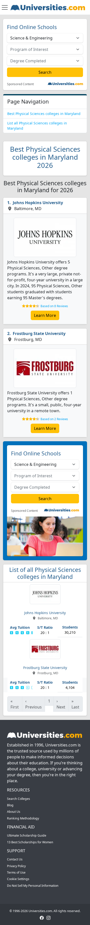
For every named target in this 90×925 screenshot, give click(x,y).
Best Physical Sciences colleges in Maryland (43, 113)
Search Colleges (18, 799)
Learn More (45, 315)
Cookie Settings (18, 879)
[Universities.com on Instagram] (48, 917)
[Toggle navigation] (4, 7)
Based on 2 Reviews (54, 419)
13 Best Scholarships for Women (30, 842)
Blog (10, 805)
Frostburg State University (39, 333)
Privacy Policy (16, 866)
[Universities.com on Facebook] (42, 917)
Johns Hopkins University (38, 202)
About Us (13, 812)
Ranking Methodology (23, 818)
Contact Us (14, 859)
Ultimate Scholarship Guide (26, 835)
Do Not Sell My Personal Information (32, 886)
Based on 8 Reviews (54, 306)
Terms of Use (16, 872)
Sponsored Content (20, 84)
